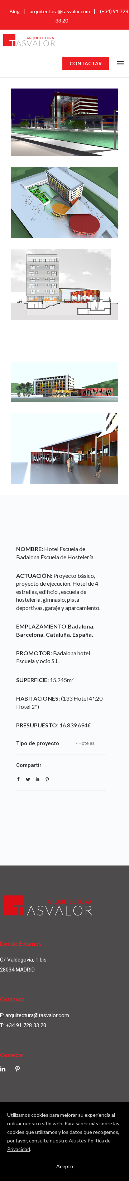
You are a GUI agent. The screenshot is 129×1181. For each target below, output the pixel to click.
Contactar (86, 63)
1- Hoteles (84, 743)
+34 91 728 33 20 (26, 1025)
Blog (15, 11)
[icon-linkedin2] (4, 1069)
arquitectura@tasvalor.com (60, 11)
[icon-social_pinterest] (17, 1069)
